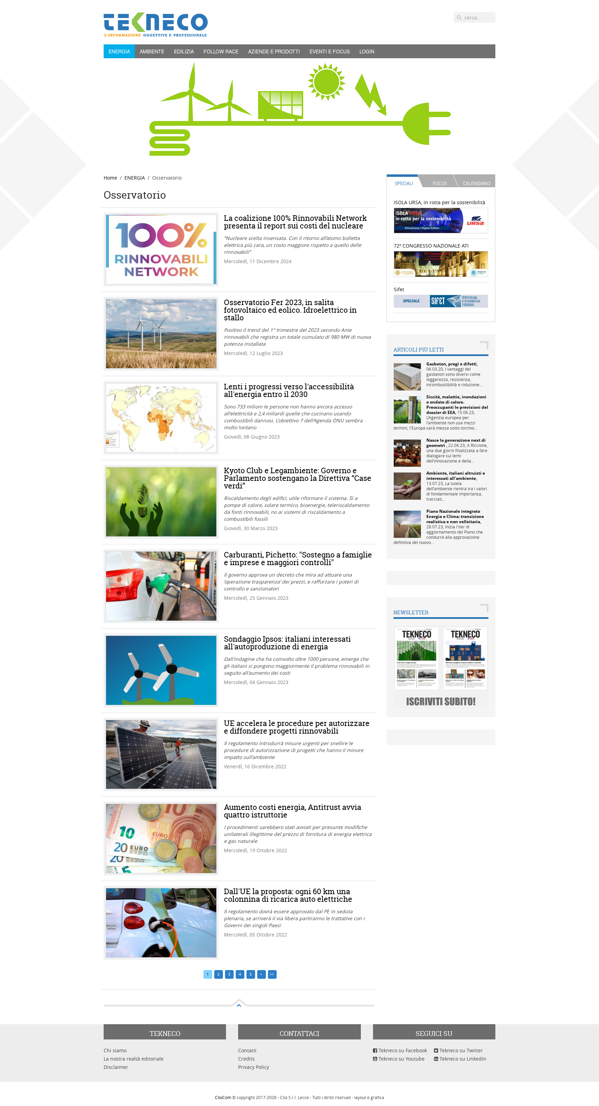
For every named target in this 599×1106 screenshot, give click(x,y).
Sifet (399, 289)
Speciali (404, 183)
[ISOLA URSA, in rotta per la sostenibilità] (441, 220)
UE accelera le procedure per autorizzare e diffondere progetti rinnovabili (297, 727)
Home (110, 177)
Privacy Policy (253, 1067)
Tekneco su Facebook (402, 1050)
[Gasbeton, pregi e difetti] (407, 376)
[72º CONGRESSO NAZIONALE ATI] (441, 263)
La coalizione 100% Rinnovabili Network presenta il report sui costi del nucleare (295, 222)
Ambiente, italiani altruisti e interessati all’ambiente (455, 475)
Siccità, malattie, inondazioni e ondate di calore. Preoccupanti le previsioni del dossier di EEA (457, 404)
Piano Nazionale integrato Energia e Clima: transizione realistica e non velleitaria (455, 516)
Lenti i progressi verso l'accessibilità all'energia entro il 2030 (289, 390)
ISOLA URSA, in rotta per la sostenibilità (439, 202)
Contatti (247, 1050)
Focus (440, 183)
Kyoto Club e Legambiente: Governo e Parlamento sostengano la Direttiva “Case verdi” (297, 478)
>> (272, 974)
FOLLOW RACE (220, 51)
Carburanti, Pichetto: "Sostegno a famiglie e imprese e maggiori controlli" (298, 559)
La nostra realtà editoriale (134, 1058)
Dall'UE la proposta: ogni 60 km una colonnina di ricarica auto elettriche (288, 895)
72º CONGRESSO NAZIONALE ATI (431, 245)
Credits (246, 1058)
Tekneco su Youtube (401, 1058)
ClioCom (223, 1097)
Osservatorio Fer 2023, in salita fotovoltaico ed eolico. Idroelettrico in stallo (290, 310)
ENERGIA (119, 51)
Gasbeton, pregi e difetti (451, 364)
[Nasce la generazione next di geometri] (407, 452)
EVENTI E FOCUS (330, 51)
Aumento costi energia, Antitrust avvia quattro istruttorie (292, 811)
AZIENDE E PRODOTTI (274, 51)
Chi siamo (115, 1050)
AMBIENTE (152, 51)
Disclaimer (116, 1067)
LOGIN (366, 51)
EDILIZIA (184, 51)
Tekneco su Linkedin (462, 1058)
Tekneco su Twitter (460, 1050)
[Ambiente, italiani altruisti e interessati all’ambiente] (407, 485)
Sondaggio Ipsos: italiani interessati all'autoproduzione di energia (287, 643)
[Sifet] (441, 300)
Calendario (477, 183)
